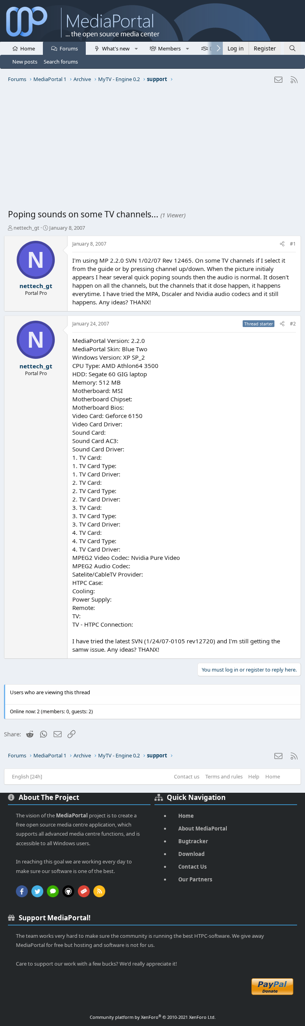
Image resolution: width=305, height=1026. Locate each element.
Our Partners (195, 879)
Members (169, 48)
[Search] (292, 48)
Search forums (61, 61)
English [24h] (27, 776)
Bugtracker (193, 841)
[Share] (282, 244)
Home (27, 48)
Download (191, 854)
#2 (293, 323)
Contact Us (192, 866)
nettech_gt (26, 227)
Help (253, 776)
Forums (69, 48)
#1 (293, 243)
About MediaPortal (202, 828)
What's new (115, 48)
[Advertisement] (152, 149)
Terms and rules (224, 776)
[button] (136, 48)
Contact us (186, 776)
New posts (24, 61)
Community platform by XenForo (153, 1017)
